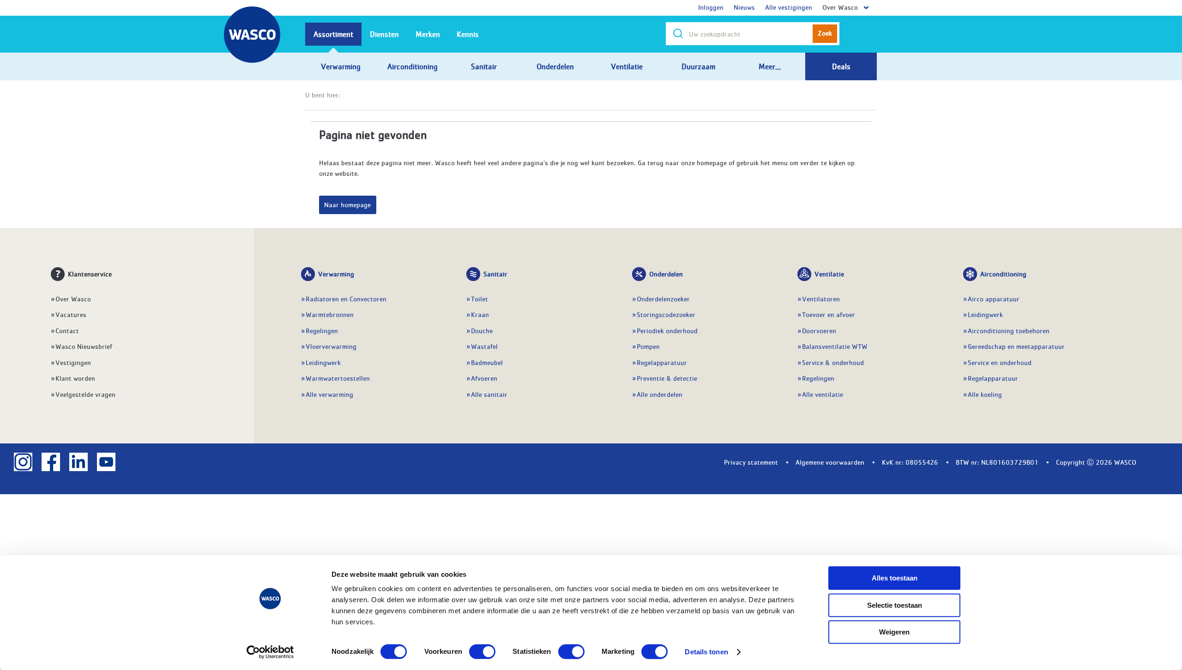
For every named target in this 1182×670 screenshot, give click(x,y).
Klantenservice (90, 273)
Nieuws (744, 7)
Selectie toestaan (894, 605)
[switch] (482, 651)
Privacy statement (751, 462)
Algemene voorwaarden (830, 462)
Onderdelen (666, 273)
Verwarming (336, 273)
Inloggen (711, 7)
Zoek (825, 33)
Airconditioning (1003, 273)
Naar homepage (347, 204)
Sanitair (495, 273)
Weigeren (894, 632)
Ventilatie (829, 273)
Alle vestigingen (788, 7)
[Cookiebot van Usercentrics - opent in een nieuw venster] (270, 652)
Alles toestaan (894, 578)
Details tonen (706, 652)
